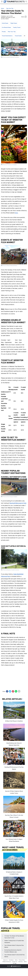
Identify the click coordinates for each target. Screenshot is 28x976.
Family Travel (16, 27)
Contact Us (14, 961)
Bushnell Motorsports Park (18, 503)
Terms (16, 960)
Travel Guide (18, 35)
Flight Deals (13, 23)
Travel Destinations (7, 35)
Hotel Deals (5, 23)
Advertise (20, 961)
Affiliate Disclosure (7, 961)
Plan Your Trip (12, 31)
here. (16, 213)
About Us (5, 960)
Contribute (11, 960)
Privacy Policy (22, 960)
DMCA (25, 961)
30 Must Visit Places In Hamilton (14, 721)
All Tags (14, 963)
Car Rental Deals (6, 27)
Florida (4, 31)
